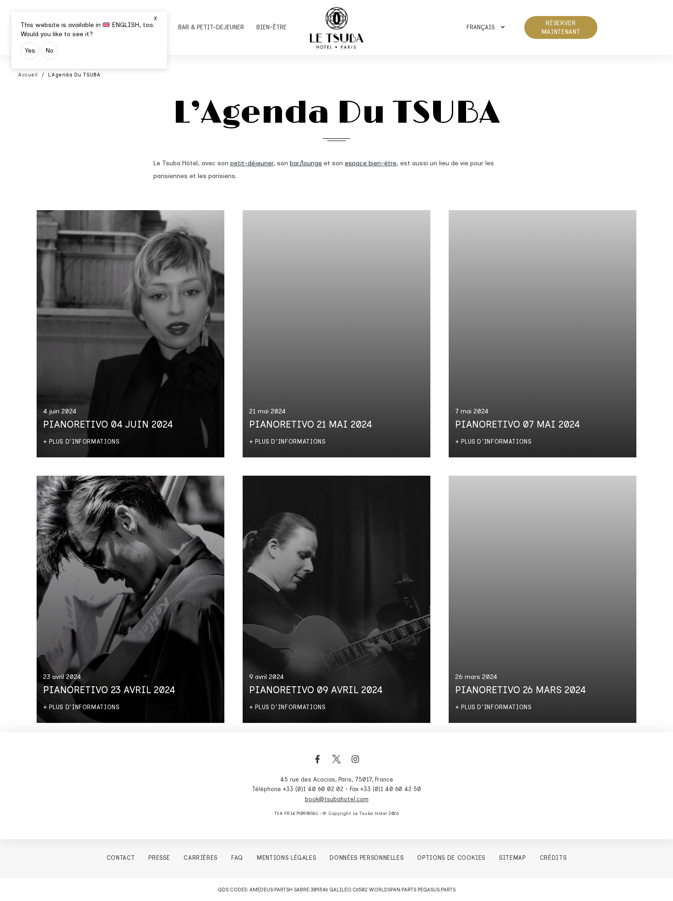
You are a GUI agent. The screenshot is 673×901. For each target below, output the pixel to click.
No (49, 50)
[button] (485, 27)
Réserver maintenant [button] (561, 28)
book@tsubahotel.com (337, 799)
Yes (30, 50)
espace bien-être (370, 163)
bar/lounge (306, 163)
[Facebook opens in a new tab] (318, 764)
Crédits (553, 857)
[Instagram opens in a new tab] (355, 764)
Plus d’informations (84, 441)
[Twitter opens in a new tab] (336, 764)
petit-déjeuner (251, 163)
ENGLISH (125, 25)
